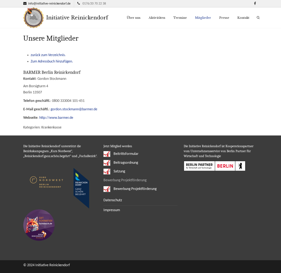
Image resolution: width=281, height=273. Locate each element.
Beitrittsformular (125, 154)
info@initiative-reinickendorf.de (49, 3)
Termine (180, 18)
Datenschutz (112, 200)
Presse (224, 18)
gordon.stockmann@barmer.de (74, 109)
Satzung (119, 171)
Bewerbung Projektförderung (135, 189)
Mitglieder (203, 18)
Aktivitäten (157, 18)
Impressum (111, 210)
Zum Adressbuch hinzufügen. (52, 62)
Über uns (133, 18)
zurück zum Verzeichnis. (48, 55)
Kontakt (243, 18)
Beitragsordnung (125, 163)
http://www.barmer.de (56, 118)
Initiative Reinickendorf (76, 18)
